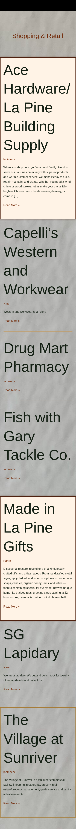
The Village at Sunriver (33, 738)
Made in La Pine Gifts (29, 527)
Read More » (11, 205)
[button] (38, 5)
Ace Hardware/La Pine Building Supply (36, 107)
